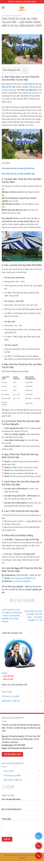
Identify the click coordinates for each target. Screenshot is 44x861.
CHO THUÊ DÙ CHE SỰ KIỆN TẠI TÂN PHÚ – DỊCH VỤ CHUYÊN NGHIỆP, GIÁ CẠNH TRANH (12, 616)
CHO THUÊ (7, 692)
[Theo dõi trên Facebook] (4, 787)
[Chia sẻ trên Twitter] (20, 600)
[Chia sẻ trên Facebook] (16, 600)
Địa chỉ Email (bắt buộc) (11, 809)
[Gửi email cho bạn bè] (24, 600)
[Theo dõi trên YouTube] (12, 787)
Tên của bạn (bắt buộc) (11, 799)
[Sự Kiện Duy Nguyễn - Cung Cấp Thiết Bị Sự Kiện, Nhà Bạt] (22, 7)
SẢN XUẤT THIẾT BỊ (11, 701)
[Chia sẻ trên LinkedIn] (32, 600)
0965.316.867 (8, 679)
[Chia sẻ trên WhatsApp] (11, 600)
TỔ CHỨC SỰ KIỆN (10, 696)
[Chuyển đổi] (40, 692)
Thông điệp (6, 819)
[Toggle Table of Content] (23, 70)
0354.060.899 (8, 676)
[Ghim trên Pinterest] (28, 600)
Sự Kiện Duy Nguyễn (22, 581)
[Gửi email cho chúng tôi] (8, 787)
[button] (3, 7)
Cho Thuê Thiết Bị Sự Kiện (11, 15)
